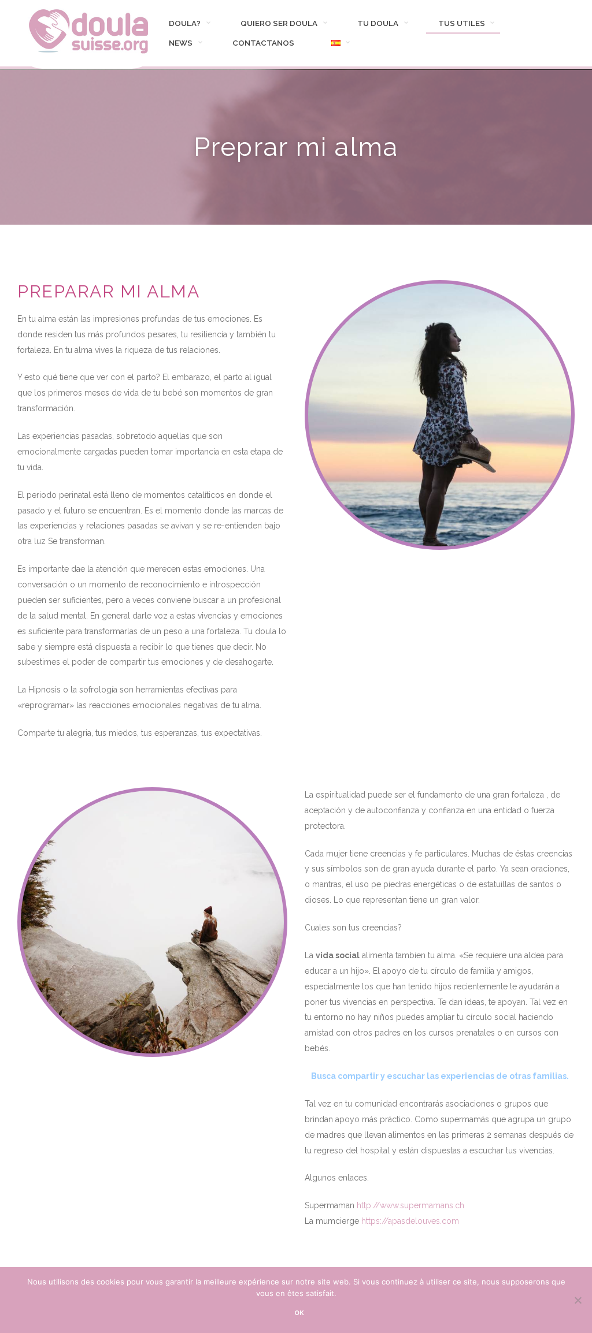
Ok (299, 1313)
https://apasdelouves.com (410, 1221)
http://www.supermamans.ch (410, 1205)
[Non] (577, 1300)
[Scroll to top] (568, 1281)
